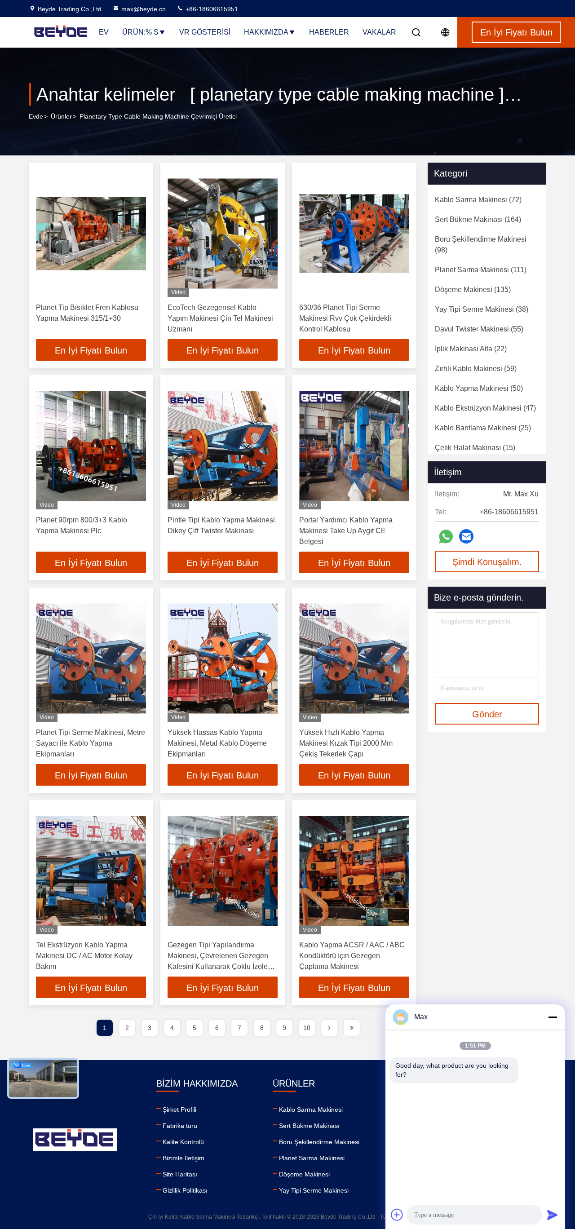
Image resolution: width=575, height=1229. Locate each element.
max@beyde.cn (143, 9)
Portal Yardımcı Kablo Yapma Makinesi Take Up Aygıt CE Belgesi (346, 530)
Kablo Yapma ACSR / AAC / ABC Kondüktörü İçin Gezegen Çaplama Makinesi (352, 955)
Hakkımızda (266, 32)
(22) (471, 349)
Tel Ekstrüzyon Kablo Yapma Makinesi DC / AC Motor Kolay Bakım (84, 955)
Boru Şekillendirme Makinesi (319, 1141)
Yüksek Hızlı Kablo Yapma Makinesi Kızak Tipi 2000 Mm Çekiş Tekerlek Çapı (346, 743)
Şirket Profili (179, 1109)
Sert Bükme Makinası (309, 1125)
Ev (104, 32)
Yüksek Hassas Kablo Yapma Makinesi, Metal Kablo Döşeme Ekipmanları (217, 743)
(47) (485, 408)
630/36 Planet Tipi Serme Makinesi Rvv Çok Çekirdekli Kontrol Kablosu (345, 318)
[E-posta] (466, 536)
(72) (478, 199)
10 (306, 1027)
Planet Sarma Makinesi (312, 1158)
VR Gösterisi (204, 32)
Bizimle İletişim (183, 1158)
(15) (475, 447)
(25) (483, 428)
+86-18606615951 (211, 9)
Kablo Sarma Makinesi (311, 1109)
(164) (478, 219)
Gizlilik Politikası (185, 1190)
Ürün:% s (140, 32)
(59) (476, 368)
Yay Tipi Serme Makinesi (314, 1190)
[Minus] (552, 1017)
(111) (480, 270)
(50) (479, 388)
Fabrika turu (180, 1125)
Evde (36, 116)
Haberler (329, 32)
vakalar (379, 32)
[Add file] (397, 1215)
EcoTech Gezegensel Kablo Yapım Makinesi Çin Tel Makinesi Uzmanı (220, 318)
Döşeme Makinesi (304, 1174)
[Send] (552, 1215)
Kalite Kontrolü (183, 1141)
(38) (481, 309)
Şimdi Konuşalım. (487, 562)
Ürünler (61, 116)
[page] (329, 1028)
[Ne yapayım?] (446, 536)
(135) (473, 289)
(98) (480, 244)
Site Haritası (180, 1174)
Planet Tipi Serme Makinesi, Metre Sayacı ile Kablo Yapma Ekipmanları (90, 743)
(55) (479, 329)
